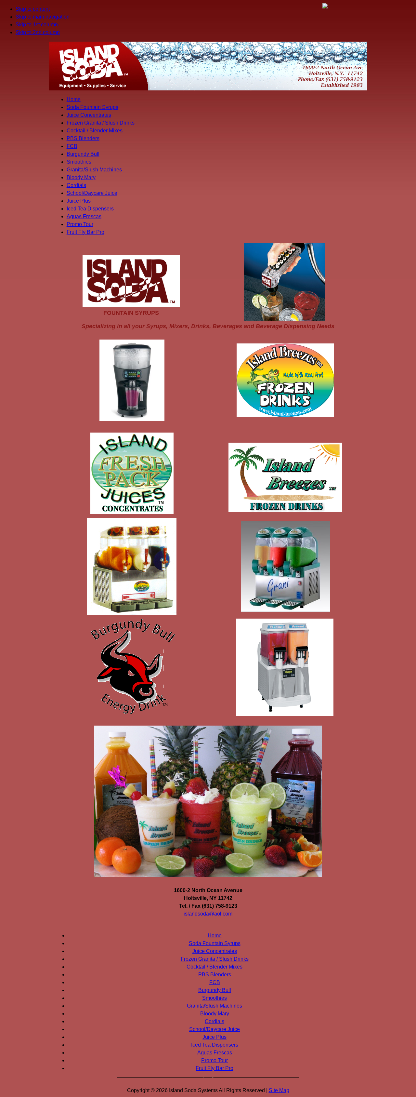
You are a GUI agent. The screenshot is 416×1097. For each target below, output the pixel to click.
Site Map (279, 1090)
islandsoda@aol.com (208, 913)
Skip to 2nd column (38, 32)
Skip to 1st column (37, 24)
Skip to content (33, 9)
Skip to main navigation (43, 17)
